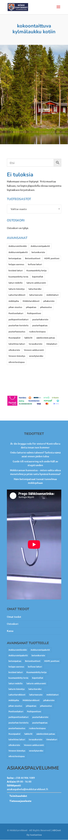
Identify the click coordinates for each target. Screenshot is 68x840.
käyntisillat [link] (37, 276)
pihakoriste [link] (49, 301)
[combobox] (34, 209)
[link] (18, 7)
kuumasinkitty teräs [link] (18, 276)
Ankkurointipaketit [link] (40, 246)
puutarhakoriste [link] (40, 319)
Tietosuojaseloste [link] (20, 800)
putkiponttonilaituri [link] (18, 319)
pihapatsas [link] (31, 307)
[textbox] (34, 209)
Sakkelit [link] (28, 337)
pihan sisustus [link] (15, 307)
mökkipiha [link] (14, 301)
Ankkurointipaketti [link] (18, 252)
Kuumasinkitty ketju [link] (36, 270)
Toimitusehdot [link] (18, 795)
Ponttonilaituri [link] (16, 313)
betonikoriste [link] (38, 252)
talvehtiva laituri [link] (17, 343)
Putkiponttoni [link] (34, 313)
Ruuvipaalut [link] (14, 337)
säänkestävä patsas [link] (45, 337)
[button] (58, 9)
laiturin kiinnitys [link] (17, 288)
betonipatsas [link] (15, 258)
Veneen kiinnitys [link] (17, 355)
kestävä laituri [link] (16, 270)
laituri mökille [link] (16, 282)
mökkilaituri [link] (52, 294)
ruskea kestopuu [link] (37, 331)
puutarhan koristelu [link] (18, 325)
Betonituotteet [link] (32, 258)
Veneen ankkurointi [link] (34, 350)
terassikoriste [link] (35, 343)
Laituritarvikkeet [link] (17, 294)
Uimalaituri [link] (51, 343)
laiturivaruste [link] (36, 294)
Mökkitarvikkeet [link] (31, 301)
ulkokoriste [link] (14, 350)
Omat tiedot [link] (14, 616)
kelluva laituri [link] (35, 264)
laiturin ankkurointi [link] (36, 282)
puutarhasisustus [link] (17, 331)
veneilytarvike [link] (36, 355)
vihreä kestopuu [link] (17, 362)
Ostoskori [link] (12, 623)
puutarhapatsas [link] (40, 325)
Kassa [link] (10, 631)
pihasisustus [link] (46, 307)
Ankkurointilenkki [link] (18, 246)
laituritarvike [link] (35, 288)
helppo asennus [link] (16, 264)
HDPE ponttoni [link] (51, 258)
